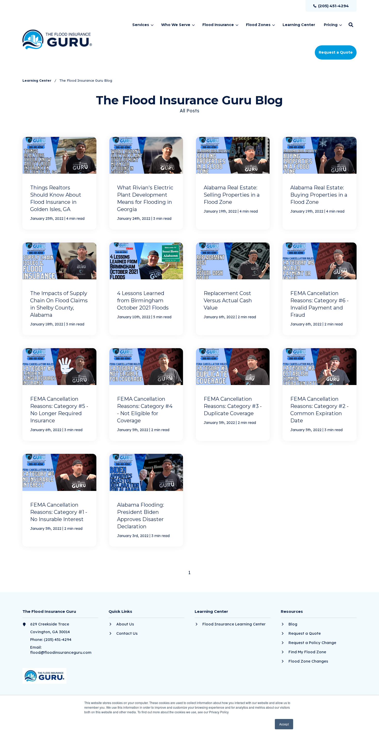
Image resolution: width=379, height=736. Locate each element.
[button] (351, 24)
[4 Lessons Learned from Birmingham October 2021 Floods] (146, 288)
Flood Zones (258, 24)
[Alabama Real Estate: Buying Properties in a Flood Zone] (319, 183)
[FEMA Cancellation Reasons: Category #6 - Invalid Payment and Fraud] (319, 288)
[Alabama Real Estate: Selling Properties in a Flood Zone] (233, 183)
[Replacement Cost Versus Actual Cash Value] (233, 288)
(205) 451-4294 (57, 639)
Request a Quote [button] (336, 52)
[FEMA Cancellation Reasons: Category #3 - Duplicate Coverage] (233, 394)
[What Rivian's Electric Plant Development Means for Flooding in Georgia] (146, 183)
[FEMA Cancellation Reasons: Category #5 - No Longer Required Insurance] (59, 394)
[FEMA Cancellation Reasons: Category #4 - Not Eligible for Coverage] (146, 394)
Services (140, 24)
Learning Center (37, 80)
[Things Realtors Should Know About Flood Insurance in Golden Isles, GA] (59, 183)
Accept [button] (284, 724)
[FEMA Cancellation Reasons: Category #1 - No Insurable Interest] (59, 500)
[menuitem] (331, 6)
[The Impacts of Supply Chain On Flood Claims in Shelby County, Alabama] (59, 288)
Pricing (330, 24)
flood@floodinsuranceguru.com (61, 652)
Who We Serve (175, 24)
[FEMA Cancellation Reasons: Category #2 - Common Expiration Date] (319, 394)
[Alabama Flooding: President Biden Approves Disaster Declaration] (146, 500)
